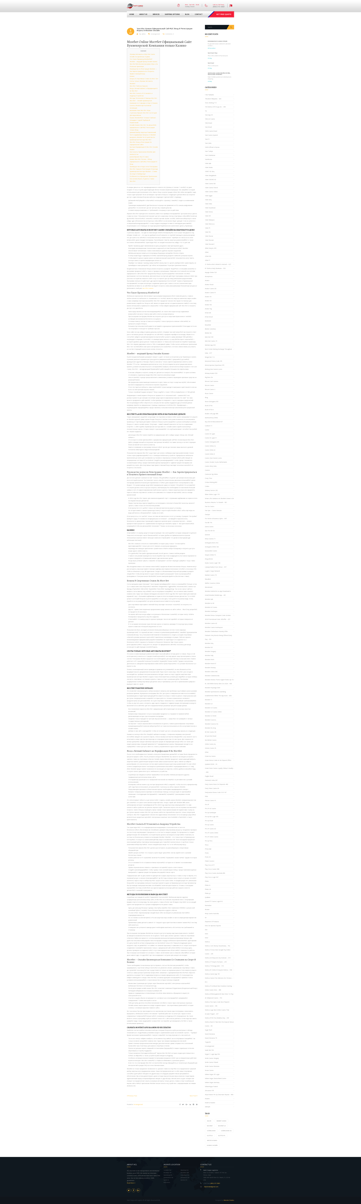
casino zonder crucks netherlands (216, 462)
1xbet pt (207, 228)
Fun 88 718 (208, 522)
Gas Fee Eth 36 (210, 531)
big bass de (209, 377)
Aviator (207, 280)
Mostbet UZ (209, 704)
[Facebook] (133, 1190)
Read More (130, 1183)
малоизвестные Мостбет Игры (140, 110)
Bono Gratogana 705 (211, 401)
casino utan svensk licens (213, 458)
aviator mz (208, 305)
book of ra (208, 405)
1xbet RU (208, 232)
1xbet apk (208, 163)
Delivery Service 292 (211, 490)
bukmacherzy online (211, 418)
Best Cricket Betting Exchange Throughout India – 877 (218, 351)
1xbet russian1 (210, 244)
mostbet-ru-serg (210, 728)
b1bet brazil (209, 317)
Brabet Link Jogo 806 (211, 414)
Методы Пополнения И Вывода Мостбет (143, 98)
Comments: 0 (169, 34)
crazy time (208, 478)
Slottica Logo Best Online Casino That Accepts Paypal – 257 (217, 1012)
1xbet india (208, 204)
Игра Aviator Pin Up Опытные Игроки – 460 (219, 1094)
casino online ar (210, 450)
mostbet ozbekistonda (212, 676)
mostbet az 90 (209, 603)
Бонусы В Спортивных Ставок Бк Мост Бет (144, 79)
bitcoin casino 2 (210, 389)
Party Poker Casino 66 (212, 788)
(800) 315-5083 (219, 6)
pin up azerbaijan (210, 812)
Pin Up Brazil (209, 821)
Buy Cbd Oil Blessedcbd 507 (214, 422)
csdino (207, 486)
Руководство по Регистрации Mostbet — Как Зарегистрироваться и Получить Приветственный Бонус (143, 71)
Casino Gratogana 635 (212, 442)
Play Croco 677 (210, 865)
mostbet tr (208, 700)
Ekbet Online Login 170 (212, 494)
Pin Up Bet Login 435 (211, 816)
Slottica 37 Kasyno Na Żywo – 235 (216, 962)
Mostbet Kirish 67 (210, 663)
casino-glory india (211, 466)
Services (156, 14)
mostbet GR (209, 647)
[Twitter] (129, 1190)
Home (131, 14)
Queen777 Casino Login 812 (214, 901)
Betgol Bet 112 (210, 357)
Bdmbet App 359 (210, 345)
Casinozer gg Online (211, 474)
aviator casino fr (210, 292)
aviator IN (208, 297)
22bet (207, 252)
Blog (187, 14)
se (206, 917)
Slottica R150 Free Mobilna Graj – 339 (217, 1018)
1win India (208, 143)
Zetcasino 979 (209, 1090)
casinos (207, 470)
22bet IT (207, 260)
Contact (199, 14)
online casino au (210, 744)
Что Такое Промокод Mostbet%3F (141, 59)
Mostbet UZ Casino (211, 708)
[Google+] (138, 1190)
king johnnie (209, 559)
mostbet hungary (210, 651)
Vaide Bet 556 (209, 1050)
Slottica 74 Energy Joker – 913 (214, 966)
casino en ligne (210, 434)
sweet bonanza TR (211, 1038)
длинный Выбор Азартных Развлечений (143, 132)
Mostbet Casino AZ (211, 623)
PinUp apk (208, 849)
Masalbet (208, 579)
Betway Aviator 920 (211, 373)
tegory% (208, 1042)
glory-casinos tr (210, 539)
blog (206, 397)
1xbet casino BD (210, 183)
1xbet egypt (208, 196)
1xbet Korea (209, 212)
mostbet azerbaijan (211, 611)
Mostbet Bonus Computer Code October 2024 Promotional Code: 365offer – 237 (218, 617)
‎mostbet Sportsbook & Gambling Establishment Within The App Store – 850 (218, 694)
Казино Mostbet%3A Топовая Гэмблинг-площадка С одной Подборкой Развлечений (143, 120)
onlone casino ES (210, 748)
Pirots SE (208, 857)
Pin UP (207, 804)
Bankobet (208, 321)
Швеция (207, 1107)
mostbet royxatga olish (212, 688)
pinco (206, 845)
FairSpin (207, 514)
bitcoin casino (209, 385)
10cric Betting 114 (210, 103)
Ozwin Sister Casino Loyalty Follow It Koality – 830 (219, 770)
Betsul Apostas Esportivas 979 (214, 365)
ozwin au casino (210, 756)
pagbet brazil (209, 776)
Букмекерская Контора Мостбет (140, 140)
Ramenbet (208, 905)
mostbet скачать (210, 720)
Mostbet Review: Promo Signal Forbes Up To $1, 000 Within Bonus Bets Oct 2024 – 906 (219, 681)
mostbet (210, 1126)
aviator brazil (209, 284)
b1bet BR (208, 313)
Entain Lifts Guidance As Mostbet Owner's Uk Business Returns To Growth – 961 (219, 500)
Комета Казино (210, 1103)
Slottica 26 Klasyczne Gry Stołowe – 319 (217, 958)
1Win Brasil (208, 123)
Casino (207, 430)
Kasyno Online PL (210, 555)
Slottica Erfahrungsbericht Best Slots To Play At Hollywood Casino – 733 (219, 996)
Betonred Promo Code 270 (213, 361)
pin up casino (209, 825)
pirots (207, 853)
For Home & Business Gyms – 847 (216, 518)
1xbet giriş (208, 200)
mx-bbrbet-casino (210, 740)
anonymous (209, 276)
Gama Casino (209, 526)
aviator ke (208, 301)
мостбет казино (148, 288)
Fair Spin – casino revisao (213, 510)
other (207, 752)
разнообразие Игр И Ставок (139, 157)
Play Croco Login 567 (211, 877)
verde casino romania (212, 1066)
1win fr (207, 139)
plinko (207, 881)
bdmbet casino (221, 1121)
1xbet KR (208, 216)
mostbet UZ (222, 1126)
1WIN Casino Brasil (211, 131)
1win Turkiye (209, 151)
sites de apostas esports (213, 926)
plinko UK (208, 889)
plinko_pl (207, 893)
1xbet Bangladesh (210, 175)
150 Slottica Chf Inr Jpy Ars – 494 (215, 107)
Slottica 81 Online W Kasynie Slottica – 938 (218, 970)
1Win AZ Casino (210, 119)
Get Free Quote (223, 14)
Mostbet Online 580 (211, 671)
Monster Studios (229, 1200)
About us (143, 14)
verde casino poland (211, 1062)
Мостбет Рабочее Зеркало (139, 86)
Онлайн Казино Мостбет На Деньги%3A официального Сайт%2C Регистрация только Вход (143, 127)
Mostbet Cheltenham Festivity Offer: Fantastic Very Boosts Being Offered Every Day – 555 (218, 635)
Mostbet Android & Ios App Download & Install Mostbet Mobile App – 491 (218, 593)
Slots (206, 934)
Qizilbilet (207, 897)
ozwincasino (211, 1131)
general (207, 535)
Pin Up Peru (208, 841)
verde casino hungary (212, 1058)
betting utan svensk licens (213, 369)
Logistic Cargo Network (212, 571)
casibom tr (208, 426)
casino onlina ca (210, 446)
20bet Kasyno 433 (210, 248)
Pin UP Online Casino (211, 837)
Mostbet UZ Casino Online (213, 712)
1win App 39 (209, 115)
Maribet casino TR (211, 575)
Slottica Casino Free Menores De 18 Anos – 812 (219, 980)
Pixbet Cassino (209, 861)
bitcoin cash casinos (211, 381)
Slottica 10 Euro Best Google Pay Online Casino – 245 (217, 952)
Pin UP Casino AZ (210, 829)
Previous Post (132, 1096)
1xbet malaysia (209, 220)
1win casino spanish (211, 135)
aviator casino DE (210, 288)
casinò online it (210, 454)
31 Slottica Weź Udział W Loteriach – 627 (218, 264)
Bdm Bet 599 (209, 337)
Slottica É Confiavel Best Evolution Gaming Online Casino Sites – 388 (218, 988)
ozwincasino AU (226, 1131)
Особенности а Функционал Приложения (143, 176)
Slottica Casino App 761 (212, 974)
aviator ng (208, 309)
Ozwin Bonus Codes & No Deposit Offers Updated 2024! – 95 (218, 762)
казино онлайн (212, 1145)
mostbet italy (209, 655)
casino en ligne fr (211, 438)
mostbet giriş (209, 643)
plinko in (207, 885)
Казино (132, 76)
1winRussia (208, 159)
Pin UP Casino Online (211, 833)
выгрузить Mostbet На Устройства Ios (142, 137)
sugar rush (208, 1030)
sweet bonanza (210, 1034)
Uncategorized (155, 34)
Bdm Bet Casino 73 (211, 341)
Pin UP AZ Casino (210, 808)
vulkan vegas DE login (212, 1074)
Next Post (193, 1096)
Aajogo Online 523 (211, 272)
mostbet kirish (209, 659)
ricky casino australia (212, 913)
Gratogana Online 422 (212, 547)
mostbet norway (210, 667)
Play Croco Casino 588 (212, 869)
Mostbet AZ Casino (211, 607)
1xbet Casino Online (211, 192)
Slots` (207, 938)
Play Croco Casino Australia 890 (215, 873)
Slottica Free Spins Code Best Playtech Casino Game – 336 (217, 1004)
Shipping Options (172, 14)
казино (207, 1098)
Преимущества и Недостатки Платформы (143, 166)
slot (206, 930)
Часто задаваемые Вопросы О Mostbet (143, 135)
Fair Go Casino (209, 506)
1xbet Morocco (210, 224)
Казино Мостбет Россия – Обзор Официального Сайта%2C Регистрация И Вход (143, 161)
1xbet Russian (209, 240)
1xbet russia (209, 236)
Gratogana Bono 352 (211, 543)
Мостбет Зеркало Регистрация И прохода (144, 169)
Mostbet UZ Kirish (210, 716)
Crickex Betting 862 (211, 482)
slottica (207, 942)
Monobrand (208, 587)
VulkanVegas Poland (211, 1086)
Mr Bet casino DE (210, 732)
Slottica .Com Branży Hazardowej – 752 (217, 946)
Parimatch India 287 (211, 780)
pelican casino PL (210, 800)
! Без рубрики (209, 95)
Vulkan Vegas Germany (212, 1082)
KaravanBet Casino (211, 551)
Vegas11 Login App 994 (212, 1054)
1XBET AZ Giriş (209, 171)
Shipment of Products (212, 921)
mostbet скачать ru (211, 724)
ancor (209, 1121)
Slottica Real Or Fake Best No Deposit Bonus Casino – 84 (219, 1024)
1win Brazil (208, 127)
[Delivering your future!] (135, 6)
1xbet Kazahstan (210, 208)
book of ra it (209, 409)
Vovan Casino (209, 1070)
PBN (206, 796)
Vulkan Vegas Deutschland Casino (215, 1078)
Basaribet (208, 325)
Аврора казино (212, 1140)
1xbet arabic (209, 167)
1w (206, 111)
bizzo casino (209, 393)
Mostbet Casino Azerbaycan (214, 627)
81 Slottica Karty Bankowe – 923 (215, 268)
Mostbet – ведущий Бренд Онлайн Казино (143, 61)
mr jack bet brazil (210, 736)
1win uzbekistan (210, 155)
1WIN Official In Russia (212, 147)
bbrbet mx (208, 333)
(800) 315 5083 (215, 1183)
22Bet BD (208, 256)
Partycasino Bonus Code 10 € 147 (215, 792)
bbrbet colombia (210, 329)
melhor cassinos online (212, 583)
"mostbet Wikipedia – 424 (213, 99)
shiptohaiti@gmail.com (211, 1187)
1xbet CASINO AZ (210, 179)
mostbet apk (209, 599)
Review (207, 909)
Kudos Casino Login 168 (212, 563)
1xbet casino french (211, 187)
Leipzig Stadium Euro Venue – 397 (215, 567)
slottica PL (221, 1135)
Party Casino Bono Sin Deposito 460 (216, 784)
